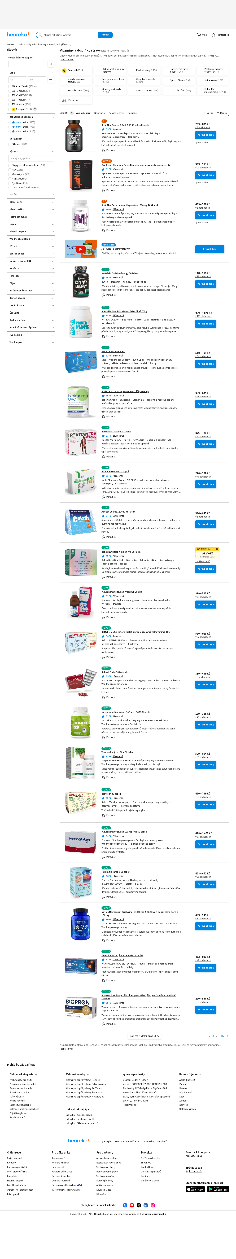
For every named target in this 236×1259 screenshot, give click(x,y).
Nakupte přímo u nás (62, 1171)
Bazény (183, 1088)
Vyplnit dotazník (194, 1171)
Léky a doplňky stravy (36, 44)
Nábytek (183, 1105)
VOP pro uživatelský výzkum (66, 1190)
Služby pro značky (105, 1176)
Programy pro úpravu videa (22, 1084)
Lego (181, 1096)
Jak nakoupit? (58, 1158)
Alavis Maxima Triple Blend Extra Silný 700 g (124, 311)
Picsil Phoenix (129, 1105)
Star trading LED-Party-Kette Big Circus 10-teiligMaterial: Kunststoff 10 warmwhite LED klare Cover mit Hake (146, 1088)
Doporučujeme (188, 1074)
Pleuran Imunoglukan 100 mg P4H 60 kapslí (124, 831)
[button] (27, 64)
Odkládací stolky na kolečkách (24, 1109)
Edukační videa (103, 1190)
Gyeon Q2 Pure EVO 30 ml (135, 1100)
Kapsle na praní (17, 1117)
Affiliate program (104, 1185)
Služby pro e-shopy (105, 1167)
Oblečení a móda (187, 1109)
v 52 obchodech (203, 436)
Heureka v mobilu (60, 1162)
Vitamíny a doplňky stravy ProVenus (84, 1088)
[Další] (228, 1036)
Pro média (12, 1176)
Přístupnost (13, 1194)
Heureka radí (58, 1167)
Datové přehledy (104, 1180)
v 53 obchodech (203, 757)
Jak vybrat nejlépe (77, 1109)
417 (222, 1036)
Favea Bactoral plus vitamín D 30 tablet (122, 955)
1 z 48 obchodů (202, 561)
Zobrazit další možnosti (23, 187)
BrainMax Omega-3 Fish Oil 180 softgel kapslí (125, 125)
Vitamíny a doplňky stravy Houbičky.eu (85, 1096)
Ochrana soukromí (61, 1180)
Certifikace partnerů (151, 1171)
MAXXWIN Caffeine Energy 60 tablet (120, 273)
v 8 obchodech (202, 208)
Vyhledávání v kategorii (20, 57)
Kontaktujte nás (194, 1156)
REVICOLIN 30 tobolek (113, 351)
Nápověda (101, 1194)
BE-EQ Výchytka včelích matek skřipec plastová (146, 1096)
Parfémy (183, 1084)
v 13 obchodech (203, 276)
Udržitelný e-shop (150, 1180)
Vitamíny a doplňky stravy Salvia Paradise (86, 1084)
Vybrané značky (75, 1074)
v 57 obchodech (203, 837)
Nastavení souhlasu (61, 1176)
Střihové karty (16, 1096)
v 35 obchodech (203, 797)
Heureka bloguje (15, 1180)
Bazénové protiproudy (20, 1088)
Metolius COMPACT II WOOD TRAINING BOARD (146, 1084)
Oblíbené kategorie (21, 1074)
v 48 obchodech (203, 396)
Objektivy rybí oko (18, 1113)
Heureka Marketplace (107, 1171)
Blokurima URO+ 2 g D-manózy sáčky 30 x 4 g (125, 391)
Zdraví (22, 44)
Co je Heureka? (14, 1158)
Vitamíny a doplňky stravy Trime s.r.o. (84, 1092)
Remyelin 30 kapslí (111, 794)
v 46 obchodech (203, 476)
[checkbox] (9, 86)
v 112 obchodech (203, 316)
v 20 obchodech (203, 167)
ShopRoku (146, 1162)
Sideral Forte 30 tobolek (114, 672)
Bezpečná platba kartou (64, 1185)
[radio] (9, 122)
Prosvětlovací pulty (19, 1092)
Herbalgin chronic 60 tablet (116, 872)
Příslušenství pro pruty (20, 1080)
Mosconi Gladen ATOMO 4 (135, 1080)
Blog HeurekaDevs (16, 1185)
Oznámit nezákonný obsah (20, 1190)
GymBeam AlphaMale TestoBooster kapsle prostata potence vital (136, 165)
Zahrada (183, 1100)
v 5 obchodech (202, 677)
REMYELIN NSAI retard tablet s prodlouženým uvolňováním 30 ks (135, 632)
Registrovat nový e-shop (108, 1162)
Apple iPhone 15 (187, 1080)
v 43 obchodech (203, 717)
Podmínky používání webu (153, 1214)
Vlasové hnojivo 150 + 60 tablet (118, 752)
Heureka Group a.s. (103, 1214)
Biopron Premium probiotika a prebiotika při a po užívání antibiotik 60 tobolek (138, 997)
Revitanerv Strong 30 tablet (116, 431)
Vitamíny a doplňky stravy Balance (83, 1080)
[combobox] (67, 35)
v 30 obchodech (203, 877)
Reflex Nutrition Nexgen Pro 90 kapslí (121, 552)
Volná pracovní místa (17, 1171)
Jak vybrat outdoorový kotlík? (81, 1119)
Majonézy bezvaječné (20, 1105)
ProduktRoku (147, 1167)
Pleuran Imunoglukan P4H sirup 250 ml (121, 592)
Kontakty (11, 1162)
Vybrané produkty (134, 1074)
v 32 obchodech (203, 637)
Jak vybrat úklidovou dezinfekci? (82, 1123)
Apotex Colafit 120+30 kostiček (118, 511)
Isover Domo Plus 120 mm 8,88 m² (139, 1092)
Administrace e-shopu (107, 1158)
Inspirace (145, 1176)
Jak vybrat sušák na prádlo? (79, 1115)
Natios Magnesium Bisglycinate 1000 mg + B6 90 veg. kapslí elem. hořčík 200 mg (139, 913)
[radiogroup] (31, 127)
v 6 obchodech (202, 127)
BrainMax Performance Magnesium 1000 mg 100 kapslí (129, 205)
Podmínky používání (17, 1167)
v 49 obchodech (203, 960)
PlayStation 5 (185, 1092)
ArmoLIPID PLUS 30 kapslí (115, 471)
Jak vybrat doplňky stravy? (115, 249)
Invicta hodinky (17, 1100)
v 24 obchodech (203, 356)
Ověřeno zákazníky (150, 1158)
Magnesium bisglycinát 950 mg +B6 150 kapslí (125, 712)
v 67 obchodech (203, 597)
